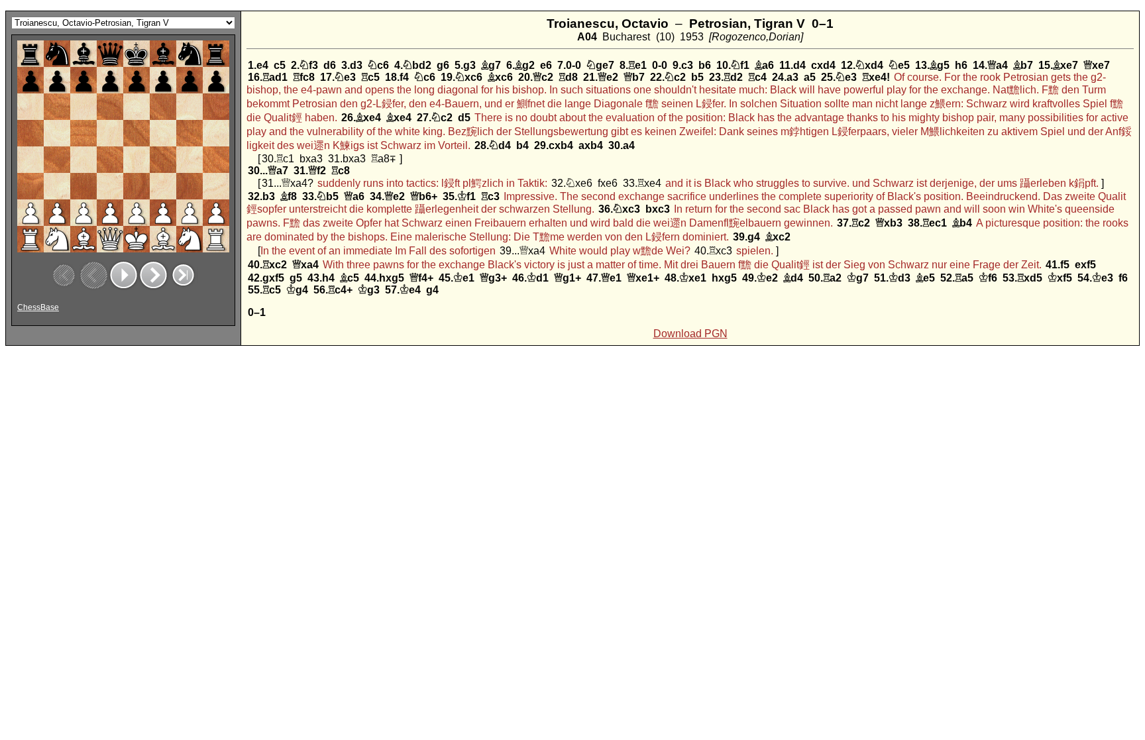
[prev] (94, 275)
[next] (153, 275)
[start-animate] (123, 275)
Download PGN (690, 333)
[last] (183, 275)
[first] (64, 275)
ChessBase (38, 307)
